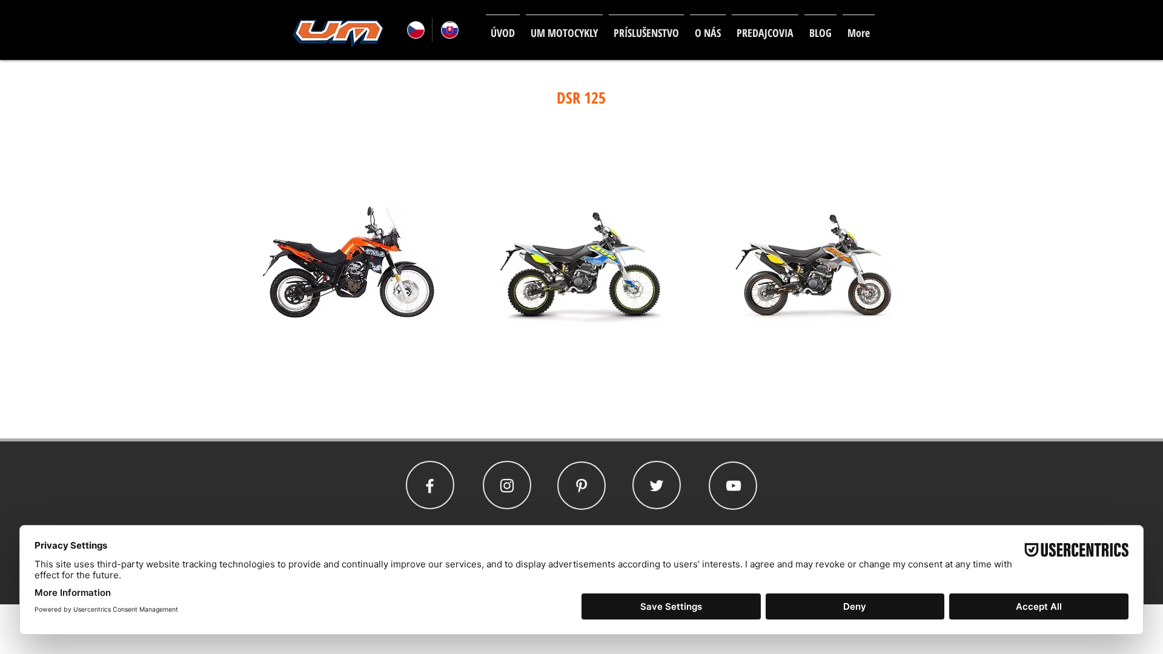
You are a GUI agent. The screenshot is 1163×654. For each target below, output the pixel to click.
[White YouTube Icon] (733, 486)
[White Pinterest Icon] (581, 486)
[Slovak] (449, 30)
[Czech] (415, 30)
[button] (564, 28)
